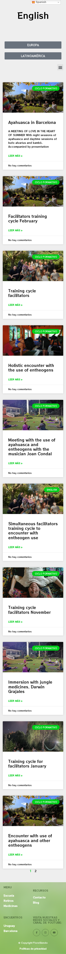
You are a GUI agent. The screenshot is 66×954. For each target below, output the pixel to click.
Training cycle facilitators (22, 293)
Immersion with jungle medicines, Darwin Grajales (30, 686)
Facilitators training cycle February (27, 218)
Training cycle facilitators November (29, 610)
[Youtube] (54, 932)
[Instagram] (45, 932)
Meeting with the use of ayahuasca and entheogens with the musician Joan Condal (31, 447)
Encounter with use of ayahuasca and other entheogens (30, 840)
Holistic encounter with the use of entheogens (31, 367)
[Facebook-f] (36, 932)
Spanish (40, 2)
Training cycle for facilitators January (27, 763)
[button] (60, 67)
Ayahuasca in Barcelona (32, 122)
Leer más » (15, 155)
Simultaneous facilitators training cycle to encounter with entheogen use (33, 530)
